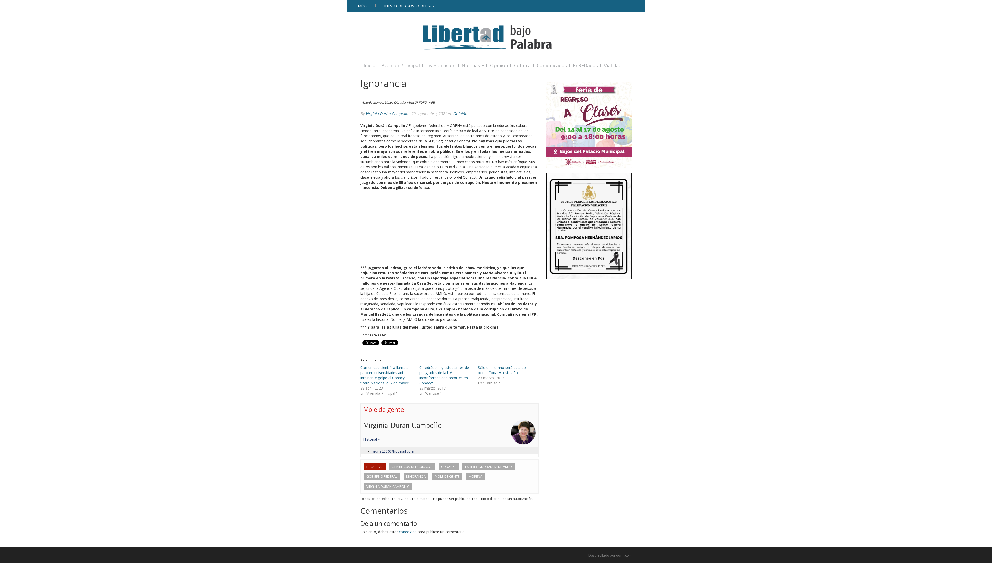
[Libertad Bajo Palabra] (496, 37)
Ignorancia (416, 476)
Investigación (440, 65)
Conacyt (448, 466)
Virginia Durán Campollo (387, 113)
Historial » (371, 439)
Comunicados (552, 65)
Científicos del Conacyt (412, 466)
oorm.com (624, 555)
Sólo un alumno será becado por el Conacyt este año (502, 370)
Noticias (471, 65)
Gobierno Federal (381, 476)
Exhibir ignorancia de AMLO (488, 466)
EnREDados (585, 65)
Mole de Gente (447, 476)
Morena (475, 476)
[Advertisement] (449, 229)
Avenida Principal (401, 65)
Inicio (369, 65)
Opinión (499, 65)
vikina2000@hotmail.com (393, 451)
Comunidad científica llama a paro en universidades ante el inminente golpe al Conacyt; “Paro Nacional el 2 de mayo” (384, 375)
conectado (408, 531)
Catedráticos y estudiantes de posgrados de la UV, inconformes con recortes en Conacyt (444, 375)
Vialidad (613, 65)
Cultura (522, 65)
